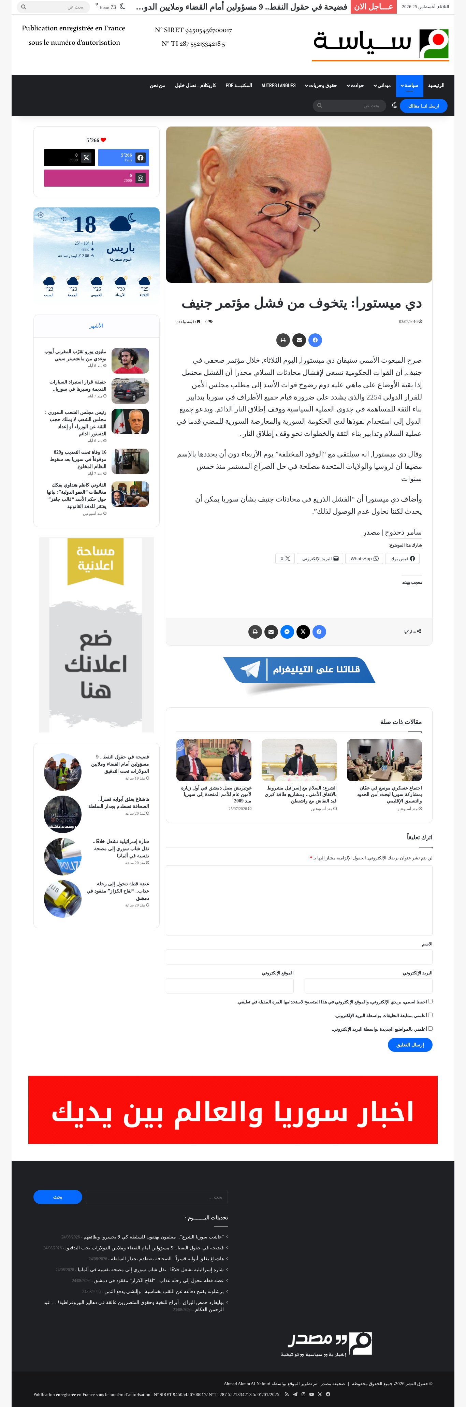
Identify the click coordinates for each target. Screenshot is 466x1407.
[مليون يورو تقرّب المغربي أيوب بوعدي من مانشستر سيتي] (130, 361)
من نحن (157, 85)
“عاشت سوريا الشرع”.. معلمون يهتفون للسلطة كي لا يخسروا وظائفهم (154, 1236)
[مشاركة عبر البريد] (299, 340)
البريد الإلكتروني (418, 972)
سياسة (411, 85)
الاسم (427, 943)
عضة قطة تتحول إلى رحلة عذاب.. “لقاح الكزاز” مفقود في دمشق (118, 891)
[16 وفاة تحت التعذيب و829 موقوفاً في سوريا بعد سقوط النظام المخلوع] (130, 461)
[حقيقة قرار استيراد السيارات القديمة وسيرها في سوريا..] (130, 391)
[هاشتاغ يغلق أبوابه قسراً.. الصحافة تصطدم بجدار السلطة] (63, 814)
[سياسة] (380, 44)
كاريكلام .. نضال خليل (195, 85)
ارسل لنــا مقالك (423, 105)
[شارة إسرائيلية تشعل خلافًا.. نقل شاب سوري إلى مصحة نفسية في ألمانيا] (63, 856)
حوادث (357, 85)
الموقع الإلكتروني (278, 972)
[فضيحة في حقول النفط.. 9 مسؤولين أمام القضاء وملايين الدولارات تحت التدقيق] (63, 772)
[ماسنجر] (287, 632)
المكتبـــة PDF (239, 85)
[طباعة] (283, 340)
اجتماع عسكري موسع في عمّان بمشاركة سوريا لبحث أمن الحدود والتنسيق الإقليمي (389, 794)
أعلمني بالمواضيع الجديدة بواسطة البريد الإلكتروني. (379, 1029)
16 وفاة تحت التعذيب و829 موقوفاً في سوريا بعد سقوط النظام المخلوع (78, 459)
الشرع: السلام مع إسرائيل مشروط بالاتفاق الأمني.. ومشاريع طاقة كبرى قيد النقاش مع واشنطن (301, 794)
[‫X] (303, 632)
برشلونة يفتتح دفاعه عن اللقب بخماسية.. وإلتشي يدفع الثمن (164, 1291)
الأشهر (96, 326)
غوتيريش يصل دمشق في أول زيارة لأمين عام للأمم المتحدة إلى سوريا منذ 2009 (216, 794)
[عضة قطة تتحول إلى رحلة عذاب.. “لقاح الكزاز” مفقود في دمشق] (63, 899)
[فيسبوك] (315, 340)
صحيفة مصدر (333, 1383)
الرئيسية (436, 85)
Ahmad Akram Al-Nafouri (247, 1383)
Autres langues (279, 85)
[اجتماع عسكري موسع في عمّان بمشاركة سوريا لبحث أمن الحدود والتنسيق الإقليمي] (384, 760)
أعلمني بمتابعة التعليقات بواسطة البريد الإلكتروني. (381, 1015)
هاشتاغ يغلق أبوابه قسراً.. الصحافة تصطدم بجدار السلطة (167, 1258)
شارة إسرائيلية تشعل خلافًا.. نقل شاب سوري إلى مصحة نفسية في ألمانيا (121, 848)
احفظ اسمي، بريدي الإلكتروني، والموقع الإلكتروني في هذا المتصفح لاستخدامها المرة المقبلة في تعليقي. (332, 1001)
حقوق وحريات (323, 85)
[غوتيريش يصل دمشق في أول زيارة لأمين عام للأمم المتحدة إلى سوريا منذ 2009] (213, 760)
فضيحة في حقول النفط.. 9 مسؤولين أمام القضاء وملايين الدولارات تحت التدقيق (120, 764)
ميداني (384, 85)
